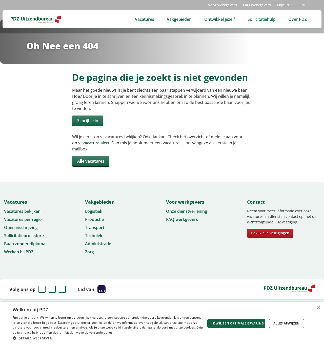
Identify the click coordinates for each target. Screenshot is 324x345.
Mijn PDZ (284, 5)
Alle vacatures (90, 161)
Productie (94, 219)
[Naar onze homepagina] (36, 19)
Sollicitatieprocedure (24, 235)
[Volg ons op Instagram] (62, 289)
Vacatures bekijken (22, 211)
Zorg (89, 252)
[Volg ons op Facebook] (42, 289)
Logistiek (93, 211)
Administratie (98, 243)
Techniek (93, 235)
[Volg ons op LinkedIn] (52, 289)
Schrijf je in (87, 120)
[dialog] (162, 323)
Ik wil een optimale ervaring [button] (238, 323)
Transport (94, 227)
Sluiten (220, 180)
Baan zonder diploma (24, 243)
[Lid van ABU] (101, 289)
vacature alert (96, 143)
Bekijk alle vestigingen (270, 233)
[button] (109, 338)
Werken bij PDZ (18, 252)
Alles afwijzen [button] (286, 323)
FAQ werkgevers (182, 219)
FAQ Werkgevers (257, 5)
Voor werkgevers (222, 5)
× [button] (318, 307)
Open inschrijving (21, 227)
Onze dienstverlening (186, 211)
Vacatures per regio (23, 219)
